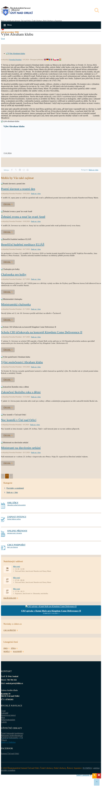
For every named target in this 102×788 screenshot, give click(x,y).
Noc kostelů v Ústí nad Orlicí (18, 420)
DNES (5, 648)
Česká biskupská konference (12, 733)
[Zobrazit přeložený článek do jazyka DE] (47, 60)
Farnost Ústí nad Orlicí (10, 753)
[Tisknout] (27, 170)
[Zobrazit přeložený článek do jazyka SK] (58, 60)
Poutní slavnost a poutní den (18, 188)
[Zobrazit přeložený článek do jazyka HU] (60, 60)
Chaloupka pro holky (13, 274)
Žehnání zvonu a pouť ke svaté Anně (23, 216)
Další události (9, 598)
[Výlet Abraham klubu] (15, 53)
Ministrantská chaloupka (16, 304)
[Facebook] (11, 170)
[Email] (23, 170)
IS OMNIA (87, 768)
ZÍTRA (13, 648)
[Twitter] (16, 170)
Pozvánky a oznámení (15, 488)
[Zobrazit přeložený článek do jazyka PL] (55, 60)
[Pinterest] (20, 170)
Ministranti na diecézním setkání (21, 447)
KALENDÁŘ (17, 651)
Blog (3, 717)
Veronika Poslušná (15, 60)
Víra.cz (4, 740)
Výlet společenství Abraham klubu (22, 362)
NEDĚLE (6, 651)
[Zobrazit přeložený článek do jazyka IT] (52, 60)
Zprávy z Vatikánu (8, 742)
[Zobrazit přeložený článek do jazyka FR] (50, 60)
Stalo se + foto (93, 170)
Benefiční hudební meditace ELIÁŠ (22, 244)
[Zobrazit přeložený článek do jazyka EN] (45, 60)
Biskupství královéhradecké (12, 735)
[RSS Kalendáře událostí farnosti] (94, 775)
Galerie (4, 722)
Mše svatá (16, 566)
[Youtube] (99, 775)
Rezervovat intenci (8, 715)
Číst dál (7, 204)
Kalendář (4, 713)
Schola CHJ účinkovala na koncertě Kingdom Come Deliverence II (41, 332)
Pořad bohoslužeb (8, 720)
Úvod (3, 39)
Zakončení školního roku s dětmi (21, 392)
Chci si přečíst (9, 630)
